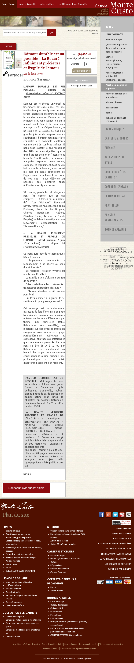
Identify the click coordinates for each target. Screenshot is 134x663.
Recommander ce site (88, 644)
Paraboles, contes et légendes (116, 87)
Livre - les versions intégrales (19, 582)
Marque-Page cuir (58, 572)
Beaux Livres (112, 107)
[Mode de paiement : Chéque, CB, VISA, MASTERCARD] (113, 581)
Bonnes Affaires (115, 229)
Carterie (53, 562)
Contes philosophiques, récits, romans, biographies (114, 62)
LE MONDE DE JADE (15, 578)
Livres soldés (56, 611)
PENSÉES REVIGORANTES (114, 218)
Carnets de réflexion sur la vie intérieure (23, 620)
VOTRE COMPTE (84, 31)
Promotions (55, 615)
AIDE (70, 31)
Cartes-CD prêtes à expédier (63, 544)
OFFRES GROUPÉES (15, 605)
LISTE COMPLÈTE (114, 34)
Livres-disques (115, 129)
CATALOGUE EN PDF (122, 538)
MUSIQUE (53, 527)
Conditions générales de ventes (26, 644)
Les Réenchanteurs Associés (72, 4)
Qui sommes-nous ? (50, 648)
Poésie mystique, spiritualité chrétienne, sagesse (116, 76)
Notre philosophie (27, 4)
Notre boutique (47, 4)
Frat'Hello (112, 205)
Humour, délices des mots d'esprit (116, 95)
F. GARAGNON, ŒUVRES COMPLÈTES (114, 543)
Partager (15, 74)
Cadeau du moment (59, 605)
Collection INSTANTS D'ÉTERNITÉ (116, 120)
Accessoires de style (114, 160)
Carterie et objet (13, 592)
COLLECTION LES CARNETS (20, 613)
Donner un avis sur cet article (26, 488)
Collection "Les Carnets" (115, 175)
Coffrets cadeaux (13, 585)
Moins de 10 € (56, 608)
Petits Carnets (56, 618)
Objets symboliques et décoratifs (65, 558)
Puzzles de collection (59, 568)
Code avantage (57, 601)
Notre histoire (8, 4)
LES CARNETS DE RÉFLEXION (118, 564)
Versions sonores (13, 588)
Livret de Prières (13, 636)
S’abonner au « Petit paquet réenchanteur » (78, 648)
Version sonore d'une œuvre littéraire (66, 531)
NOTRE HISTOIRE (123, 528)
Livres (109, 27)
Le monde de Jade (116, 196)
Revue (109, 112)
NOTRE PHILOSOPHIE (121, 533)
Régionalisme (56, 565)
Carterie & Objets (117, 138)
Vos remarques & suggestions (112, 644)
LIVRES (7, 527)
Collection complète (15, 616)
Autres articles (56, 590)
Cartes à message (14, 602)
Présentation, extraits (37, 246)
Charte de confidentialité (52, 644)
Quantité (75, 64)
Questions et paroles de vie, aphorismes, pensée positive (116, 48)
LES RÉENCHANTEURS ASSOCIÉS (116, 554)
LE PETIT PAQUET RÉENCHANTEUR (115, 559)
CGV (75, 31)
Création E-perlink (84, 659)
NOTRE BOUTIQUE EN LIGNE (118, 548)
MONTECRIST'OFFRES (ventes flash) (66, 635)
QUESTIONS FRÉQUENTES (119, 569)
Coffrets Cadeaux (116, 187)
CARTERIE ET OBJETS (60, 551)
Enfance (110, 148)
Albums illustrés (114, 102)
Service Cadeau (70, 644)
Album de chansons (59, 541)
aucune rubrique (114, 39)
